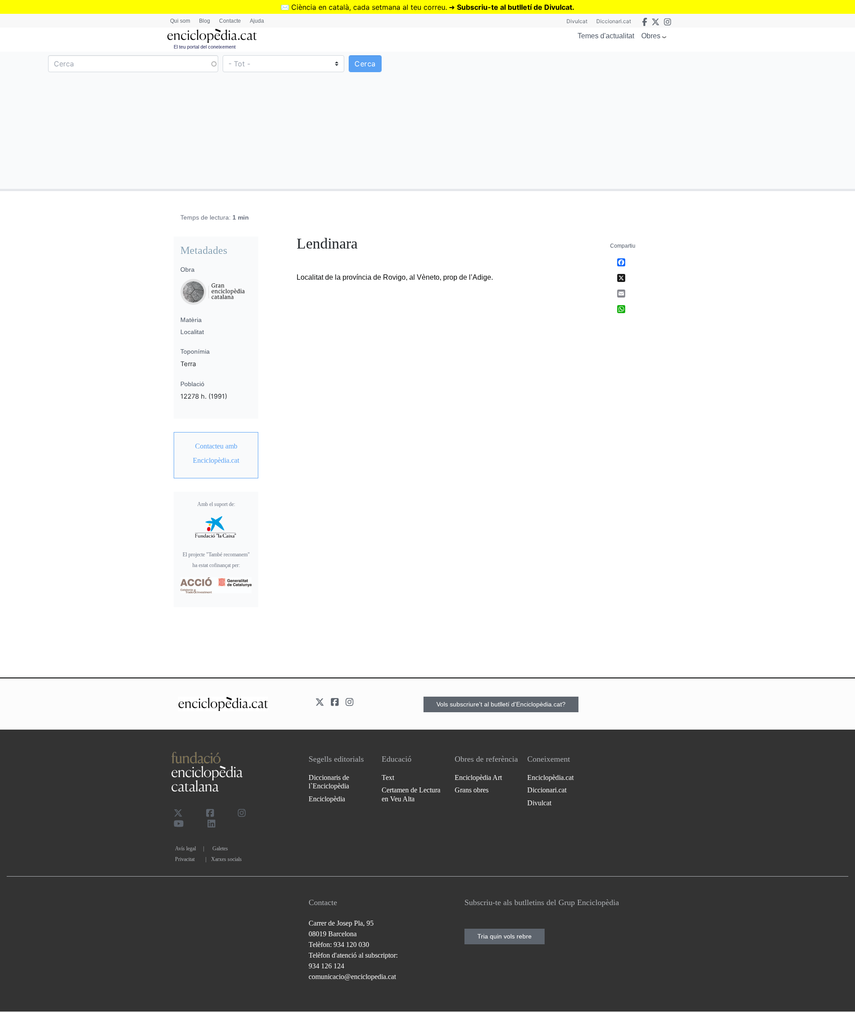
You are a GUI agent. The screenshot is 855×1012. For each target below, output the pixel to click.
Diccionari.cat (613, 21)
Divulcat (576, 21)
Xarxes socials (226, 859)
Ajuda (257, 21)
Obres (650, 36)
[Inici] (212, 36)
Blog (204, 21)
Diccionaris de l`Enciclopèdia (329, 782)
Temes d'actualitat (606, 36)
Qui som (180, 21)
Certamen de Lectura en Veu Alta (411, 794)
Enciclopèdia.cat (550, 777)
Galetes (220, 848)
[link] (216, 453)
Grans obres (472, 790)
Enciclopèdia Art (478, 777)
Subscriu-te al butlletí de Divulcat (514, 7)
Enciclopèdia (327, 799)
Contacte (230, 21)
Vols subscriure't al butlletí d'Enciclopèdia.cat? (501, 704)
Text (388, 777)
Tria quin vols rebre (504, 936)
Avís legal (185, 848)
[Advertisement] (640, 119)
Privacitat (185, 859)
